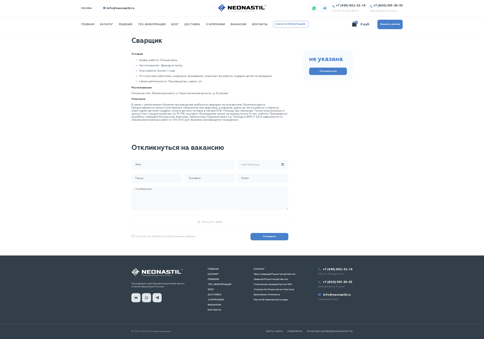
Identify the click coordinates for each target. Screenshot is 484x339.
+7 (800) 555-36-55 (388, 5)
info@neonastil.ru (120, 8)
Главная (213, 269)
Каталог (106, 24)
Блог (175, 24)
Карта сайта (274, 331)
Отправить (269, 236)
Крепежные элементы (267, 295)
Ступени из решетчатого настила (274, 289)
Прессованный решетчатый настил (275, 274)
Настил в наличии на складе (271, 300)
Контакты (260, 24)
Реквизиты (294, 331)
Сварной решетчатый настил (271, 279)
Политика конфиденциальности (330, 331)
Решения (125, 24)
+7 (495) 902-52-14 (350, 5)
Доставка (192, 24)
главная (87, 24)
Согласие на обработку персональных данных (165, 236)
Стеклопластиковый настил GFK (273, 284)
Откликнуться (328, 71)
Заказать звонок (390, 24)
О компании (215, 24)
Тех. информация (152, 24)
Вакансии (238, 24)
